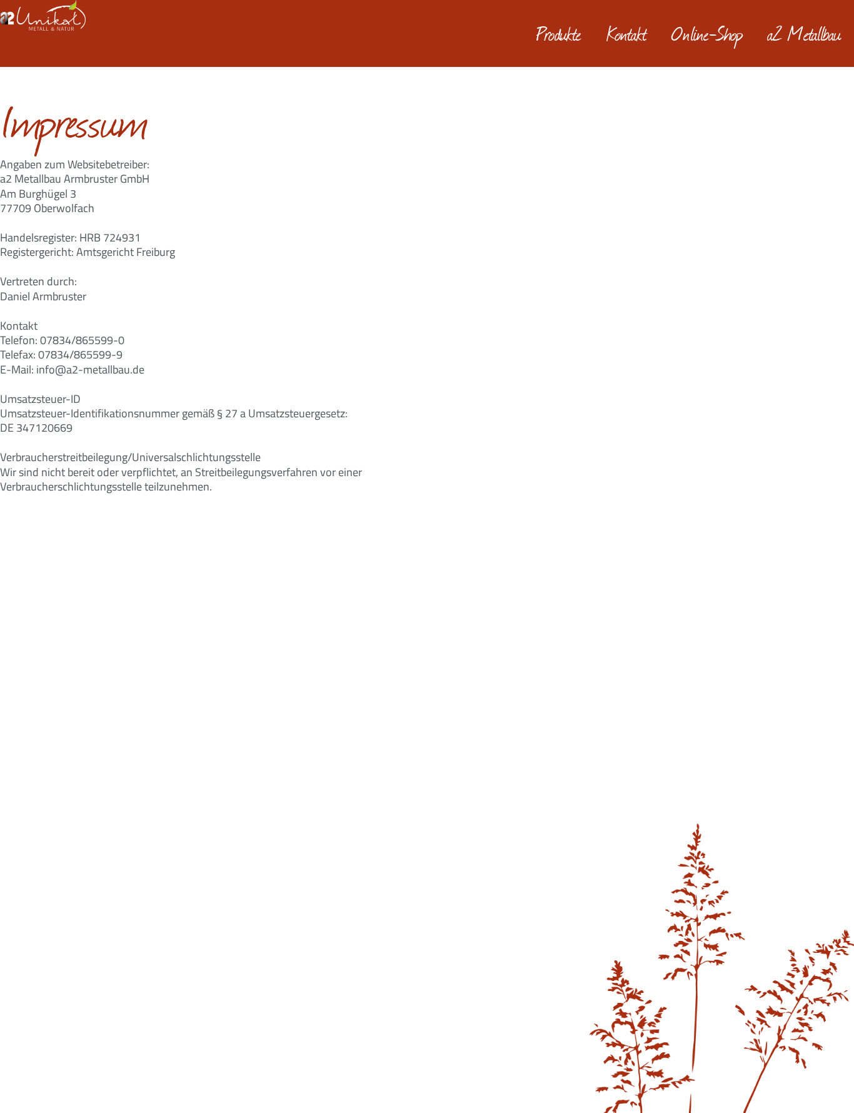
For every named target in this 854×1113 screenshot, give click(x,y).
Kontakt (626, 33)
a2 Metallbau (804, 33)
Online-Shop (707, 33)
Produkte (558, 33)
